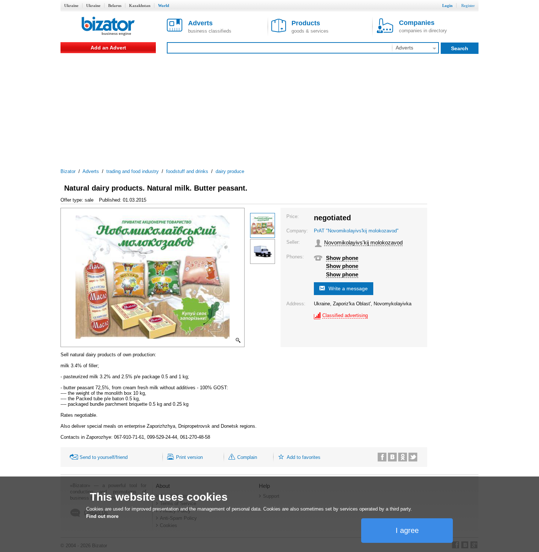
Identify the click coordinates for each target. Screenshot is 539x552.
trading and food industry (132, 171)
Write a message (348, 288)
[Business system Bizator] (108, 26)
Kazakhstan (139, 5)
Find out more (102, 516)
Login (447, 5)
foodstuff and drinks (187, 171)
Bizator (68, 171)
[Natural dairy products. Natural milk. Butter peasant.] (262, 225)
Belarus (114, 5)
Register (468, 5)
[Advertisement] (269, 108)
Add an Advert (108, 48)
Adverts (90, 171)
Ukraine (71, 5)
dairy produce (230, 171)
